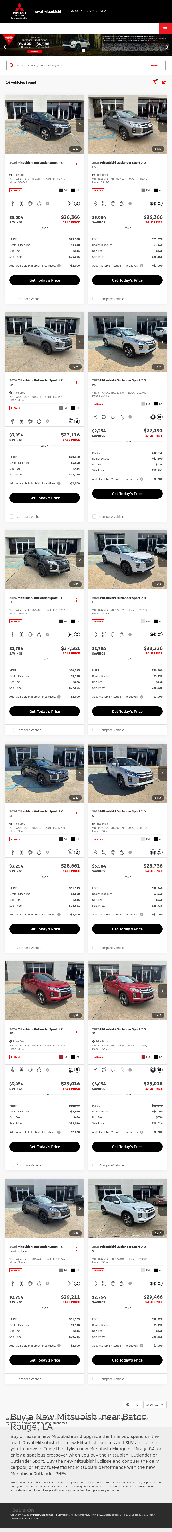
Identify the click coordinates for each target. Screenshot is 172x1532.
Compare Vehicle (29, 299)
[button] (80, 124)
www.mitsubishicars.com (25, 1518)
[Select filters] (155, 82)
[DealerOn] (23, 1510)
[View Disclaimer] (47, 203)
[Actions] (76, 164)
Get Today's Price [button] (44, 280)
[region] (44, 251)
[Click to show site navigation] (165, 28)
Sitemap (48, 1514)
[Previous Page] (127, 1404)
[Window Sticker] (77, 203)
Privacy (59, 1514)
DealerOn (38, 1514)
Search (155, 65)
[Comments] (70, 203)
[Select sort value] (162, 82)
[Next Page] (137, 1404)
